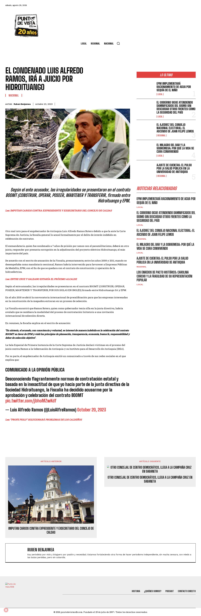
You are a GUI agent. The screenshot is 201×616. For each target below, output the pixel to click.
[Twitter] (163, 5)
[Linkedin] (108, 103)
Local (160, 94)
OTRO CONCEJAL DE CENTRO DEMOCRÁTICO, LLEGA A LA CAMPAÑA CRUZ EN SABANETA (150, 479)
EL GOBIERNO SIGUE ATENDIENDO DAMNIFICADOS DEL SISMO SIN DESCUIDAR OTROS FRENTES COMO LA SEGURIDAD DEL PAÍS (176, 107)
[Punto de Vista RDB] (26, 25)
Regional (161, 135)
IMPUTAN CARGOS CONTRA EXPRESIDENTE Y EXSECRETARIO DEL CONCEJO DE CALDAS (51, 530)
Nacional (14, 95)
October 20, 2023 (91, 409)
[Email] (120, 103)
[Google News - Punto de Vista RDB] (67, 431)
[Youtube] (185, 5)
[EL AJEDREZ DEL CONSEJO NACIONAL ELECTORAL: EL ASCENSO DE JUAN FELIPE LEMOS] (145, 130)
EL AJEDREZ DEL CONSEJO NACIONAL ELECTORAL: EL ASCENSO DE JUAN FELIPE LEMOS (175, 128)
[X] (102, 103)
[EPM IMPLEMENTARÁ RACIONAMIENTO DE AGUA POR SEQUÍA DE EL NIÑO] (145, 89)
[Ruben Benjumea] (18, 552)
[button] (118, 43)
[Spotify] (193, 5)
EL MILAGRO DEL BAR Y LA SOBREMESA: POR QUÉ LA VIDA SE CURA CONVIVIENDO (175, 148)
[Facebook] (156, 5)
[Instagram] (178, 5)
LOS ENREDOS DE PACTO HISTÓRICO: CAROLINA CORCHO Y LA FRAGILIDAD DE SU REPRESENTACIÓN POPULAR (164, 276)
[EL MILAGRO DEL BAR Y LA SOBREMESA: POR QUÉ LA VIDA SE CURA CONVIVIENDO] (145, 150)
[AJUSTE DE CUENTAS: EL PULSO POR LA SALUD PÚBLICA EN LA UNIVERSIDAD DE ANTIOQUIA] (145, 170)
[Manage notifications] (6, 610)
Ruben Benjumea (22, 104)
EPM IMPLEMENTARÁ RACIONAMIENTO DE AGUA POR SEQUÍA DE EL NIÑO (174, 87)
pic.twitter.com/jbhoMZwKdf (30, 400)
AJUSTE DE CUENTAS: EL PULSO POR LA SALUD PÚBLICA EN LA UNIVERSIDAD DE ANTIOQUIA (174, 168)
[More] (127, 103)
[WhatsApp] (114, 103)
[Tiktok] (170, 5)
